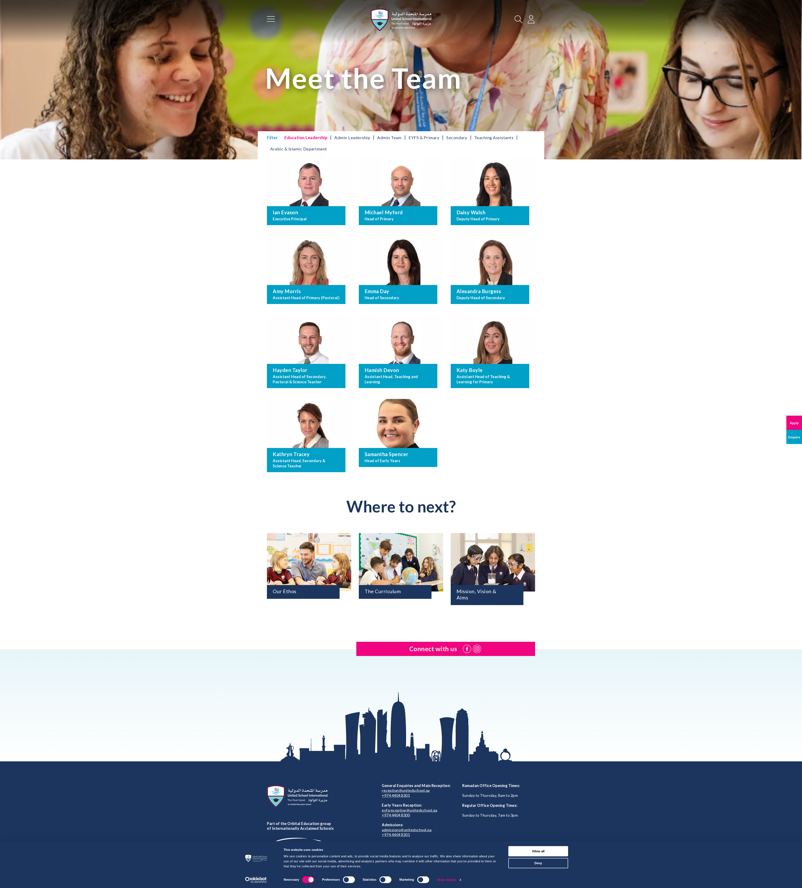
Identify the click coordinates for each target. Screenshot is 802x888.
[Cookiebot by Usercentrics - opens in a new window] (256, 880)
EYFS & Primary (424, 137)
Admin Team (389, 137)
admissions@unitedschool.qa (406, 829)
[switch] (349, 879)
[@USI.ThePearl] (467, 649)
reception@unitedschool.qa (406, 790)
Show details (446, 880)
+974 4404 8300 (396, 815)
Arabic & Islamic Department (298, 148)
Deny (538, 863)
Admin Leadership (352, 137)
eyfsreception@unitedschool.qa (409, 810)
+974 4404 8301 (396, 795)
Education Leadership (305, 137)
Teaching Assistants (494, 137)
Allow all (538, 851)
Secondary (456, 137)
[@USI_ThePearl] (477, 649)
